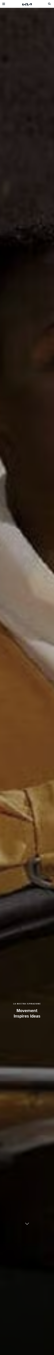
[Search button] (49, 4)
